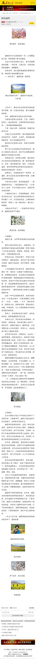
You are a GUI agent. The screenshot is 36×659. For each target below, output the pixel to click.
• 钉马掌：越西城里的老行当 (10, 629)
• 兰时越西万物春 (6, 632)
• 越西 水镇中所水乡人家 (8, 635)
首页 (10, 13)
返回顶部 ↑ (32, 608)
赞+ (32, 23)
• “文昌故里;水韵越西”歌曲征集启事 (12, 626)
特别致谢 (29, 649)
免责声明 (14, 649)
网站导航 (22, 649)
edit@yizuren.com (16, 654)
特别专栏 (18, 3)
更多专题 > (31, 612)
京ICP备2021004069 (9, 656)
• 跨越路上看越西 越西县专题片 (11, 624)
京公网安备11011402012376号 (24, 656)
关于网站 (7, 649)
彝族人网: (5, 13)
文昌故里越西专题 (25, 13)
